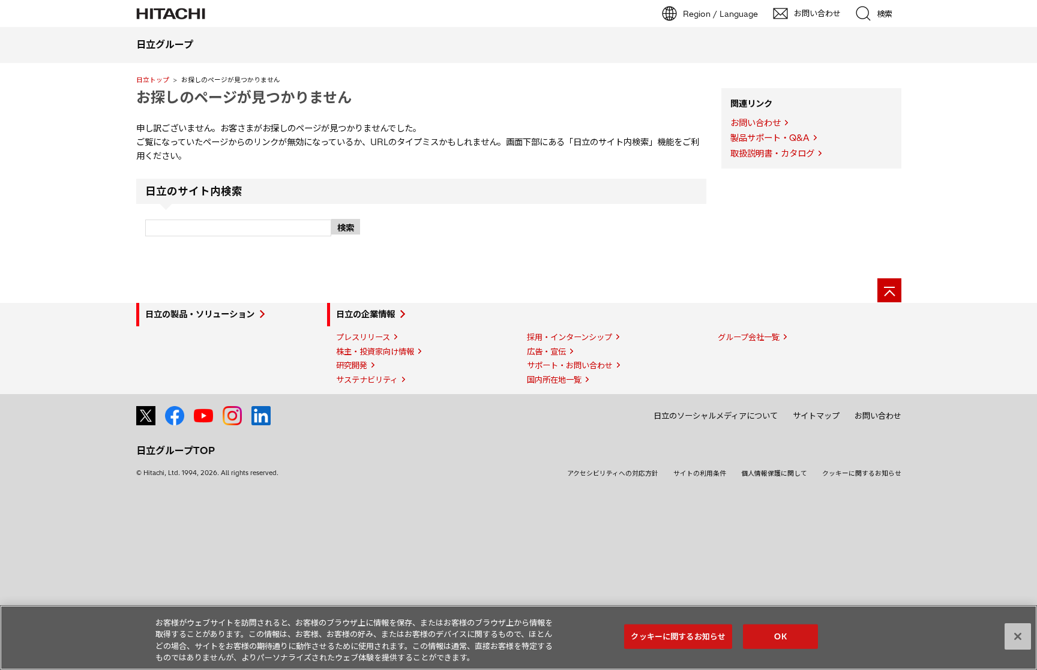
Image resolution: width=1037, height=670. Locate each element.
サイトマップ (816, 415)
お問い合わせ (755, 123)
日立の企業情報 (365, 314)
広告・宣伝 (546, 351)
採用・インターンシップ (569, 337)
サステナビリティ (367, 379)
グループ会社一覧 (749, 337)
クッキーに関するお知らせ (861, 473)
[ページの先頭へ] (889, 290)
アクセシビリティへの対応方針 (612, 473)
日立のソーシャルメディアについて (716, 415)
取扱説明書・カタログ (772, 153)
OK (780, 636)
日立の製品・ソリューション (199, 314)
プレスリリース (363, 337)
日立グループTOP (175, 450)
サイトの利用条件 (699, 473)
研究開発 (351, 365)
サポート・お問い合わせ (570, 365)
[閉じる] (1018, 636)
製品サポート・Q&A (770, 138)
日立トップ (152, 80)
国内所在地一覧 (554, 379)
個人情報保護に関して (774, 473)
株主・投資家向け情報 (375, 351)
